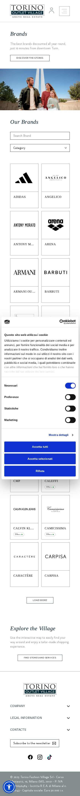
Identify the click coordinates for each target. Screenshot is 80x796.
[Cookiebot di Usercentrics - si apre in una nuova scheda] (59, 321)
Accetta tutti (40, 446)
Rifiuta (40, 471)
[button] (9, 787)
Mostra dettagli (59, 434)
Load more (40, 600)
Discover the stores (29, 58)
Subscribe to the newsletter (31, 743)
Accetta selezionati (40, 458)
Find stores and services (40, 657)
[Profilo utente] (51, 10)
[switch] (70, 397)
